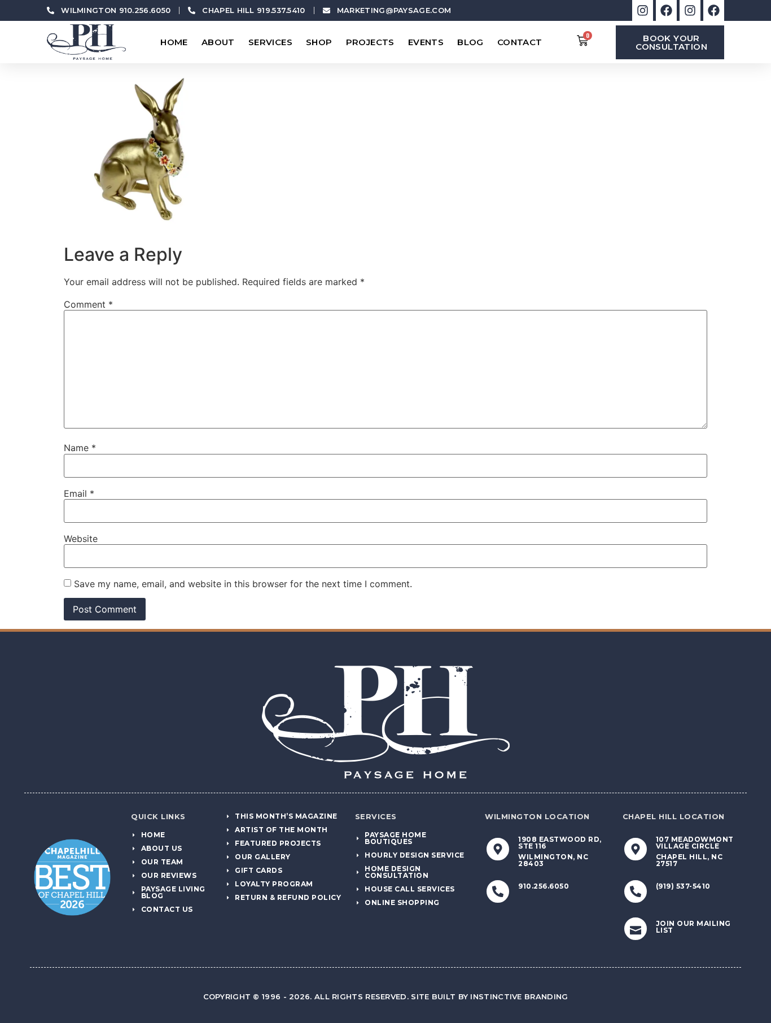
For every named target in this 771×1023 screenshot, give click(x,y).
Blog (470, 42)
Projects (370, 42)
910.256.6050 (543, 886)
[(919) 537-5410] (636, 891)
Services (270, 42)
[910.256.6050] (498, 891)
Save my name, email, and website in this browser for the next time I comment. (243, 583)
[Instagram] (642, 10)
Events (426, 42)
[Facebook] (666, 10)
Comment (88, 304)
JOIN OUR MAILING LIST (693, 926)
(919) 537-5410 (683, 886)
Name (80, 447)
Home (174, 42)
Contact (519, 42)
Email (79, 493)
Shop (319, 42)
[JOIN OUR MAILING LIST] (636, 929)
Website (81, 538)
